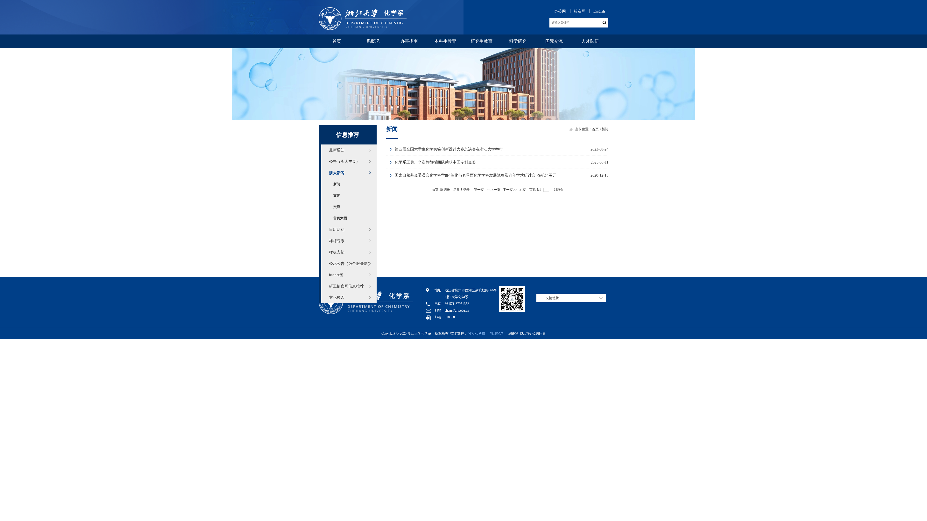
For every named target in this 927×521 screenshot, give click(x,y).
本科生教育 (445, 41)
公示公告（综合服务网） (350, 263)
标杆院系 (336, 241)
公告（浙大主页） (344, 161)
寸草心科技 (476, 333)
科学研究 (518, 41)
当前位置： (583, 129)
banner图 (336, 275)
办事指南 (409, 41)
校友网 (579, 11)
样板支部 (336, 252)
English (599, 11)
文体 (336, 195)
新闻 (336, 184)
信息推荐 (347, 135)
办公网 (560, 11)
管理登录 (495, 333)
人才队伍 (590, 41)
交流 (336, 207)
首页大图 (340, 218)
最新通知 (336, 150)
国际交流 (554, 41)
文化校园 (336, 297)
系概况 (372, 41)
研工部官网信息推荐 (346, 286)
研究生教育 (481, 41)
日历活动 (336, 229)
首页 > (597, 129)
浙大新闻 (336, 173)
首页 (336, 41)
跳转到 (559, 190)
